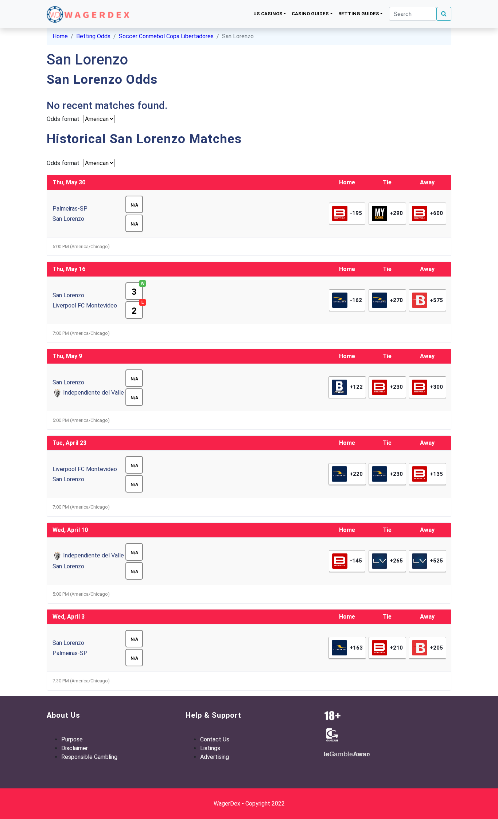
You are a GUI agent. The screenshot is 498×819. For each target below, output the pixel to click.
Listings (210, 748)
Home (60, 36)
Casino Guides (310, 13)
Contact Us (214, 739)
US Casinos (268, 13)
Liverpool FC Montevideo (84, 305)
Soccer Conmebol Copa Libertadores (166, 36)
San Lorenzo (68, 218)
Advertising (214, 756)
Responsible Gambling (89, 756)
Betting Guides (358, 13)
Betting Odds (93, 36)
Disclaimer (74, 748)
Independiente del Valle (93, 392)
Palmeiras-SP (69, 208)
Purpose (72, 739)
